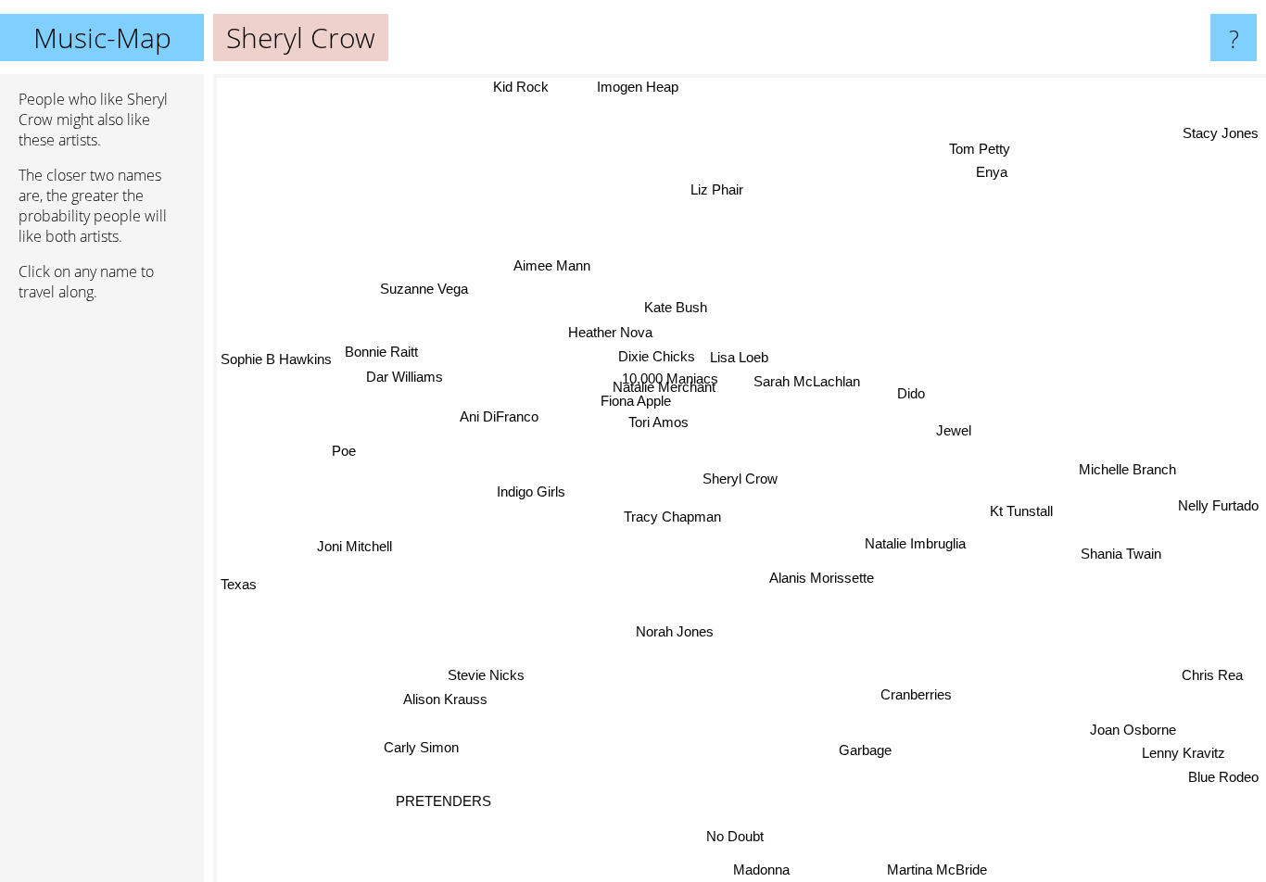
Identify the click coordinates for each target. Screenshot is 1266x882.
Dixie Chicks (655, 355)
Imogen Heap (660, 86)
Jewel (951, 430)
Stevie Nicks (484, 671)
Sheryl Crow (740, 478)
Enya (994, 174)
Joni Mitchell (354, 547)
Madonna (765, 869)
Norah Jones (675, 629)
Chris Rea (1210, 677)
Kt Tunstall (1025, 506)
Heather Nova (610, 331)
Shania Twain (1121, 551)
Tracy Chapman (670, 515)
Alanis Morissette (820, 577)
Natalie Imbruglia (914, 543)
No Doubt (739, 836)
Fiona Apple (635, 398)
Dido (911, 393)
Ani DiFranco (498, 415)
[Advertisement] (102, 599)
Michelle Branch (1126, 471)
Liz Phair (709, 187)
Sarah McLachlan (806, 380)
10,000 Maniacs (658, 378)
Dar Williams (403, 376)
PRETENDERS (453, 805)
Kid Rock (523, 86)
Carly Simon (422, 748)
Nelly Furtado (1218, 511)
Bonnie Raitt (381, 351)
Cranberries (915, 694)
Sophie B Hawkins (276, 362)
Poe (344, 451)
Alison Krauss (441, 695)
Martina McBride (934, 869)
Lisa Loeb (738, 355)
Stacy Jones (1221, 128)
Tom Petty (980, 150)
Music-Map (102, 38)
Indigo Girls (530, 490)
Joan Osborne (1133, 728)
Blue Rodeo (1223, 775)
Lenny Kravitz (1185, 751)
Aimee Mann (549, 264)
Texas (239, 621)
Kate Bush (673, 306)
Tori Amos (657, 420)
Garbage (863, 750)
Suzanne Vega (421, 289)
